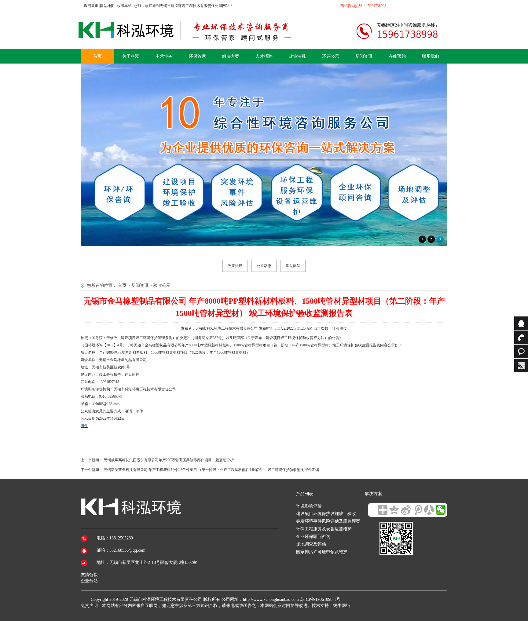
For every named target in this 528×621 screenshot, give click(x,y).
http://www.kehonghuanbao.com (271, 599)
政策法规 (235, 266)
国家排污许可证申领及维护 (321, 552)
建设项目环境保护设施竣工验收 (326, 513)
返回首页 (91, 6)
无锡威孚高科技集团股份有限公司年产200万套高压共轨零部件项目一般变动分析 (169, 460)
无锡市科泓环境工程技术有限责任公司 (165, 599)
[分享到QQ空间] (394, 510)
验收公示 (161, 285)
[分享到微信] (441, 510)
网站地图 (107, 6)
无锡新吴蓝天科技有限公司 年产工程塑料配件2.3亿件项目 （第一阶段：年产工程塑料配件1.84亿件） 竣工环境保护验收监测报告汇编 (211, 470)
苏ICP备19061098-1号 (320, 599)
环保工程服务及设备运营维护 (324, 529)
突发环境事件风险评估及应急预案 (328, 521)
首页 (122, 285)
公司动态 (264, 266)
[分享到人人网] (429, 510)
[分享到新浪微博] (406, 510)
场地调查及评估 (311, 544)
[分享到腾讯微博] (417, 510)
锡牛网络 (341, 605)
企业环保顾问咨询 (313, 536)
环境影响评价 (309, 506)
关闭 (343, 328)
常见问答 (293, 266)
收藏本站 (124, 6)
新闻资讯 (139, 285)
